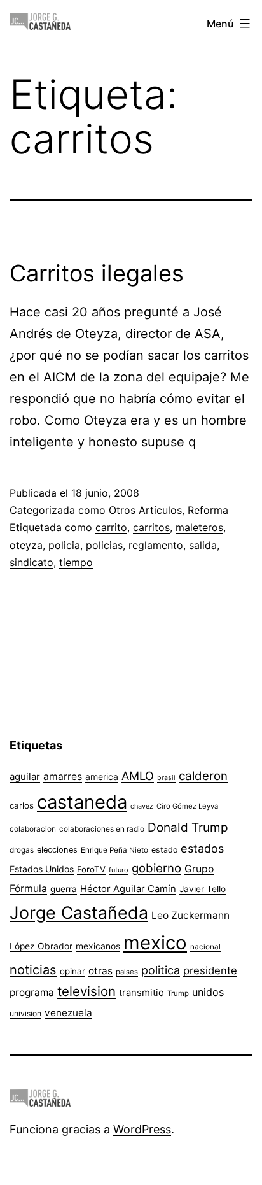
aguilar (25, 776)
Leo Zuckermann (190, 915)
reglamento (155, 545)
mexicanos (98, 946)
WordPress (142, 1129)
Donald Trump (188, 827)
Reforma (208, 510)
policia (64, 545)
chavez (141, 806)
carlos (22, 805)
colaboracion (33, 829)
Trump (178, 993)
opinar (72, 971)
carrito (111, 527)
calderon (203, 776)
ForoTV (91, 869)
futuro (118, 869)
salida (203, 545)
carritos (151, 527)
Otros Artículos (145, 510)
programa (32, 992)
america (101, 776)
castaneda (82, 802)
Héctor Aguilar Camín (128, 889)
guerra (63, 889)
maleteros (199, 527)
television (86, 991)
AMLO (137, 776)
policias (104, 545)
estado (164, 850)
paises (127, 971)
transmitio (141, 992)
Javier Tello (202, 889)
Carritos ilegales (97, 273)
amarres (62, 776)
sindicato (31, 562)
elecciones (57, 850)
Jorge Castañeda (79, 912)
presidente (210, 970)
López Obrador (41, 946)
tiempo (76, 562)
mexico (155, 943)
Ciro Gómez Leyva (187, 806)
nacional (205, 946)
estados (202, 848)
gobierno (156, 868)
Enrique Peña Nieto (114, 850)
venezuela (68, 1013)
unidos (208, 992)
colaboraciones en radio (101, 829)
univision (25, 1013)
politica (160, 970)
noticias (33, 969)
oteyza (26, 545)
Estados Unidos (42, 868)
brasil (166, 778)
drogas (22, 850)
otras (100, 971)
